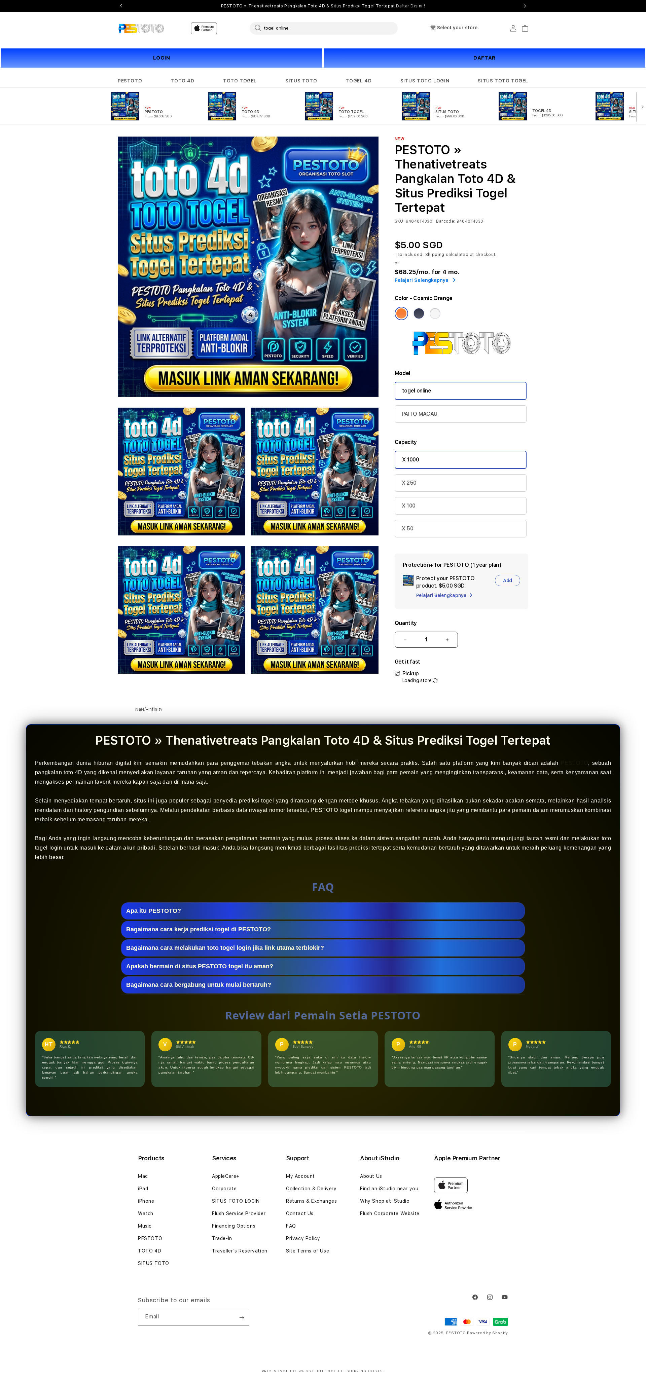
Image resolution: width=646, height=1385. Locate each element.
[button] (130, 81)
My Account (300, 1176)
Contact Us (300, 1213)
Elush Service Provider (238, 1213)
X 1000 (410, 459)
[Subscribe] (241, 1317)
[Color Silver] (435, 313)
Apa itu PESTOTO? (153, 910)
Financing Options (233, 1226)
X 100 (409, 505)
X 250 (409, 483)
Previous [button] (121, 6)
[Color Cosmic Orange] (401, 313)
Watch (145, 1213)
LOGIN (161, 58)
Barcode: (445, 221)
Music (145, 1226)
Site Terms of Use (307, 1250)
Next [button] (525, 6)
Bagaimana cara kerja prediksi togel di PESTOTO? (198, 929)
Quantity (406, 623)
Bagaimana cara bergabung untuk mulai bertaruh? (198, 984)
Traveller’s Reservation (239, 1250)
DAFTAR (484, 58)
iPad (143, 1188)
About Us (371, 1176)
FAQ (291, 1226)
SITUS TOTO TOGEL (503, 80)
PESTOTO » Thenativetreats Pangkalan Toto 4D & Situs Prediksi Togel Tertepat (323, 6)
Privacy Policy (303, 1238)
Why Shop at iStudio (384, 1201)
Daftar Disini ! (410, 6)
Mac (143, 1176)
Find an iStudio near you (389, 1188)
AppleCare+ (226, 1176)
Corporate (224, 1188)
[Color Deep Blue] (419, 313)
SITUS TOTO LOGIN (425, 80)
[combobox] (324, 28)
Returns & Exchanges (311, 1201)
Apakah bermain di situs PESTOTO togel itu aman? (199, 966)
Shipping (435, 254)
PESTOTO (130, 80)
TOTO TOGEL (240, 80)
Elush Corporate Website (390, 1213)
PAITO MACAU (419, 414)
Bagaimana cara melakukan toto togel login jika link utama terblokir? (225, 947)
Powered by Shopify (487, 1333)
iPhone (146, 1201)
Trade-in (222, 1238)
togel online (416, 390)
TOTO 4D (182, 80)
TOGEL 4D (358, 80)
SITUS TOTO (301, 80)
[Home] (141, 28)
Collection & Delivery (311, 1188)
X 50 (408, 528)
